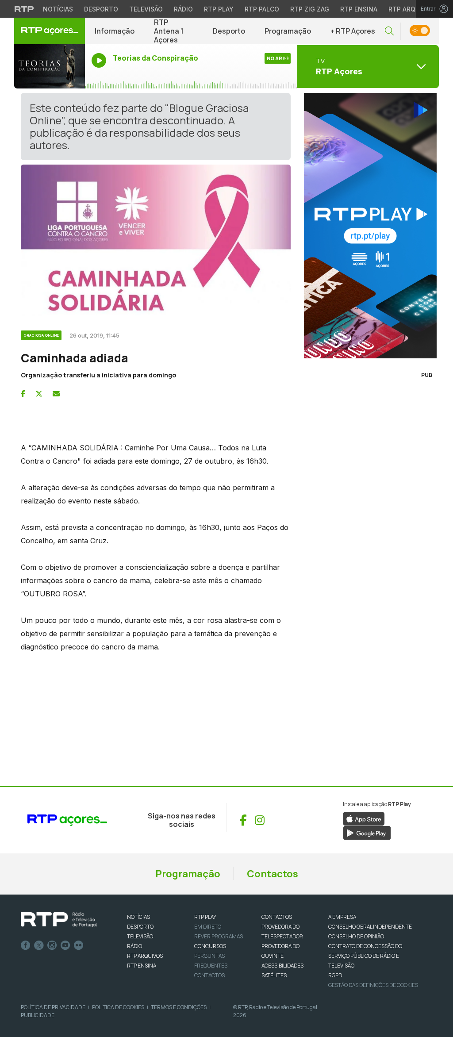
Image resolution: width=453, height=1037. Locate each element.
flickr (79, 945)
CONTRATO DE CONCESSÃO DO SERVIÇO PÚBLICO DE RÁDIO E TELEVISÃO (365, 955)
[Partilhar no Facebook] (23, 394)
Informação (114, 31)
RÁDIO (134, 946)
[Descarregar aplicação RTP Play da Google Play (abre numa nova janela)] (367, 832)
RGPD (335, 975)
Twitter (39, 945)
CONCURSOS (210, 946)
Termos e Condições (179, 1007)
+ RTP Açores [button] (352, 31)
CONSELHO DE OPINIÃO (356, 936)
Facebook (26, 945)
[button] (389, 31)
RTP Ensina (358, 9)
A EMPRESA (342, 917)
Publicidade (37, 1015)
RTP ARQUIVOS (145, 956)
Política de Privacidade (53, 1007)
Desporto (101, 9)
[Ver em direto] (49, 66)
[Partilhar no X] (38, 394)
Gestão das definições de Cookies (373, 985)
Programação (288, 31)
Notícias (58, 9)
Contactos (272, 873)
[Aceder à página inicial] (49, 31)
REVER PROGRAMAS (218, 936)
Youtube (65, 945)
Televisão (146, 9)
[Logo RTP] (59, 919)
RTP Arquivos (411, 9)
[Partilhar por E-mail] (56, 394)
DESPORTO (140, 926)
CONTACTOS (276, 917)
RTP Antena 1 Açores (169, 31)
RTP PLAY (205, 917)
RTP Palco (262, 9)
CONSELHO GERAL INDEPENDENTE (370, 926)
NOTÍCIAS (138, 917)
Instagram (52, 945)
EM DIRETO (207, 926)
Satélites (274, 975)
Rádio (183, 9)
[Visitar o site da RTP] (24, 9)
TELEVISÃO (140, 936)
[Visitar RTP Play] (368, 225)
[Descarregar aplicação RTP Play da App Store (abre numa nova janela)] (364, 818)
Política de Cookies (118, 1007)
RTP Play (219, 9)
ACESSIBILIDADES (282, 965)
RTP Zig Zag (309, 9)
